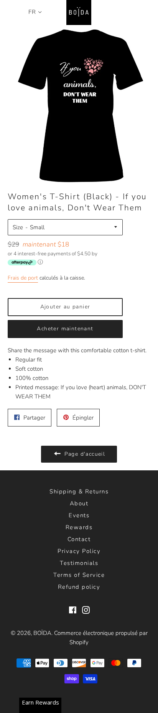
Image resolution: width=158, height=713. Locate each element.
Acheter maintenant (65, 328)
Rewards (79, 527)
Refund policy (79, 587)
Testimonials (79, 563)
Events (79, 515)
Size (18, 227)
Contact (79, 539)
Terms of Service (79, 575)
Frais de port (23, 278)
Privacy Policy (79, 551)
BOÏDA (42, 633)
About (79, 503)
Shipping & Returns (79, 491)
